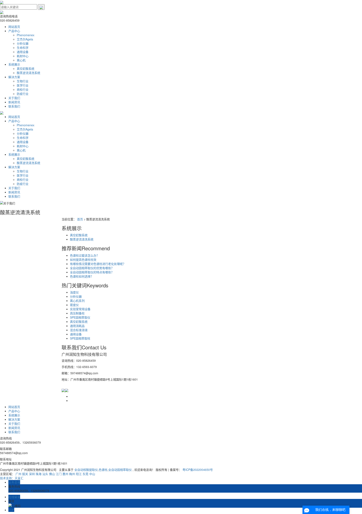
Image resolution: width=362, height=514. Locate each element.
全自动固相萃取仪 (120, 470)
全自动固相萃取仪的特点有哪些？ (92, 272)
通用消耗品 (77, 326)
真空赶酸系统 (25, 68)
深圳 (32, 474)
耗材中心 (22, 56)
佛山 (52, 474)
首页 (80, 219)
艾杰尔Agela (25, 39)
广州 (18, 474)
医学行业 (22, 85)
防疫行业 (22, 94)
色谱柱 (103, 470)
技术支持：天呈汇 (11, 478)
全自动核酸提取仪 (86, 470)
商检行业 (22, 89)
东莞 (85, 474)
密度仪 (74, 305)
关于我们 (14, 98)
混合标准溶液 (79, 330)
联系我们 (14, 106)
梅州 (72, 474)
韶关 (25, 474)
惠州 (65, 474)
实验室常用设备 (80, 309)
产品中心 (14, 31)
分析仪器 (22, 43)
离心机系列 (77, 300)
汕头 (45, 474)
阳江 (79, 474)
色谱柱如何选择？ (81, 276)
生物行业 (22, 81)
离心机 (21, 60)
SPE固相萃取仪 (80, 317)
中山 (92, 474)
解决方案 (14, 77)
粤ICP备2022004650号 (197, 470)
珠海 (38, 474)
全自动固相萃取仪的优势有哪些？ (92, 268)
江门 (59, 474)
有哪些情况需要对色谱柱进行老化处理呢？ (98, 264)
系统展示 (14, 64)
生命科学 (22, 47)
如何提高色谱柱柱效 (83, 259)
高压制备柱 (77, 313)
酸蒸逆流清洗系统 (28, 73)
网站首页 (14, 27)
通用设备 (22, 52)
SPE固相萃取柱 (80, 338)
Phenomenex (25, 35)
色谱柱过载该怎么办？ (84, 255)
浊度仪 (74, 292)
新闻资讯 (14, 102)
